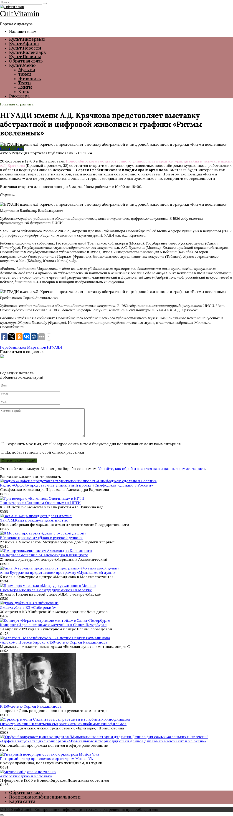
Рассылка (19, 96)
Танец (24, 74)
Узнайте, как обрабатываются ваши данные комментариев (151, 468)
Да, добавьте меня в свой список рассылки (44, 452)
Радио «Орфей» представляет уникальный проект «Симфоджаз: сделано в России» (76, 485)
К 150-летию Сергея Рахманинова (30, 706)
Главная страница (16, 104)
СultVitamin (19, 13)
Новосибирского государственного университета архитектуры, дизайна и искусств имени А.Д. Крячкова (116, 163)
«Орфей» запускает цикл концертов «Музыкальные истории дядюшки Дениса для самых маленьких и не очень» (103, 741)
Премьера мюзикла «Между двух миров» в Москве (46, 590)
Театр (24, 82)
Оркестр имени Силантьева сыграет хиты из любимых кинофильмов (63, 723)
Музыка (26, 69)
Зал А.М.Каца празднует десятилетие (34, 520)
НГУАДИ (54, 347)
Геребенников (13, 347)
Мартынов (36, 347)
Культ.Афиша (24, 43)
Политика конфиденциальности (45, 797)
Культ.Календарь (27, 52)
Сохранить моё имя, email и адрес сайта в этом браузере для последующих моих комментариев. (93, 444)
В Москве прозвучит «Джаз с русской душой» (41, 537)
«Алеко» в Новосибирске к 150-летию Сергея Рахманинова (53, 642)
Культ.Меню (22, 65)
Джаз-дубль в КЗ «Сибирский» (28, 607)
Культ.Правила (25, 56)
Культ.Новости (25, 48)
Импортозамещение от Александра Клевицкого (44, 555)
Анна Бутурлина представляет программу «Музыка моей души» (58, 572)
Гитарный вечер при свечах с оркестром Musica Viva (48, 758)
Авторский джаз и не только (26, 776)
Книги (25, 87)
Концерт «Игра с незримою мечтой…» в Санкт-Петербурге (53, 624)
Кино (23, 91)
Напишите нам (22, 31)
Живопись (29, 78)
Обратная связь (26, 61)
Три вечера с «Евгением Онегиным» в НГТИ (40, 502)
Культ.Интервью (27, 39)
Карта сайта (22, 801)
